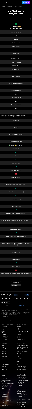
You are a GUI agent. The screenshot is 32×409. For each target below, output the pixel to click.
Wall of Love (4, 381)
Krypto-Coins (4, 336)
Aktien (3, 331)
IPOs (2, 358)
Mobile (3, 374)
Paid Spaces (4, 405)
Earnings (3, 355)
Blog (18, 356)
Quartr (29, 316)
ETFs (2, 332)
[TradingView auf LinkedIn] (17, 299)
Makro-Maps (4, 367)
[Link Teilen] (29, 18)
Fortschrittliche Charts (22, 394)
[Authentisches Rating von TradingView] (21, 28)
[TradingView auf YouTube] (10, 299)
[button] (19, 28)
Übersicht (19, 336)
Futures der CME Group (22, 345)
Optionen (3, 366)
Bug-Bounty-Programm (22, 383)
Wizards (3, 402)
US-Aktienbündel (21, 348)
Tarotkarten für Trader (22, 367)
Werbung (19, 401)
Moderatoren (4, 388)
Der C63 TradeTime (21, 369)
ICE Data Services (23, 305)
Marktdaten (19, 329)
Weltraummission (21, 355)
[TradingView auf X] (2, 299)
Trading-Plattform (21, 396)
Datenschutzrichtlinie (22, 377)
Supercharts (4, 326)
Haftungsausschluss (21, 375)
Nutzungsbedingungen (22, 374)
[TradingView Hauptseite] (5, 2)
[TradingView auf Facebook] (6, 299)
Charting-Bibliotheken (22, 391)
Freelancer (4, 404)
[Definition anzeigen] (19, 148)
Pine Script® (4, 369)
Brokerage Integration (22, 402)
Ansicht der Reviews (15, 58)
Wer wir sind (19, 353)
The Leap (19, 341)
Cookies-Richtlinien (21, 378)
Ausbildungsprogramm (22, 406)
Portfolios (3, 362)
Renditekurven (5, 364)
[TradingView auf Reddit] (27, 299)
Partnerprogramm (21, 404)
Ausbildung (4, 394)
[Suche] (18, 2)
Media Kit (19, 361)
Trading (3, 393)
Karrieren (19, 360)
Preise (18, 328)
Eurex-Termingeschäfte (22, 347)
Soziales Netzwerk (6, 380)
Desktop (3, 375)
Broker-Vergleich (20, 339)
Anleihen (3, 334)
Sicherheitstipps (20, 382)
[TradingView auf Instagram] (13, 299)
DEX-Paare (4, 339)
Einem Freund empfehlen (7, 383)
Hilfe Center (19, 358)
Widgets (19, 390)
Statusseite (19, 385)
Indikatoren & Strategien (7, 400)
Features (19, 326)
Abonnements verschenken (23, 331)
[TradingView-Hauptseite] (7, 295)
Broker (18, 337)
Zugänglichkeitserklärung (23, 380)
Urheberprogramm (5, 385)
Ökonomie (3, 353)
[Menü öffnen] (2, 2)
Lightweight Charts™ (21, 393)
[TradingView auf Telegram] (20, 299)
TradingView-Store (21, 366)
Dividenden (4, 356)
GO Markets (14, 26)
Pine (2, 341)
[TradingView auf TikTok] (24, 299)
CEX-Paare (4, 337)
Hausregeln (4, 386)
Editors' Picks (4, 396)
